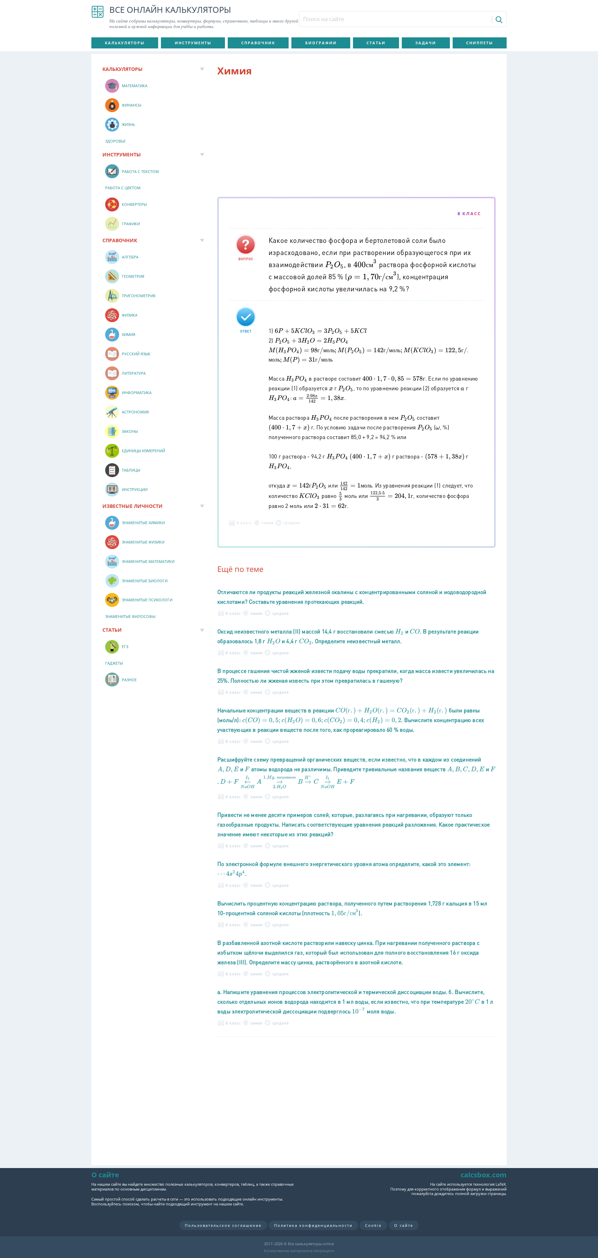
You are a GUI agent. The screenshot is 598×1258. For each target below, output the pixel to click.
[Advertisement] (356, 138)
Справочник (258, 42)
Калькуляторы (125, 42)
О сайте (403, 1225)
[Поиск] (498, 19)
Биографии (321, 42)
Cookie (373, 1225)
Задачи (425, 42)
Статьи (376, 42)
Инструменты (193, 42)
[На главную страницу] (97, 17)
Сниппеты (479, 42)
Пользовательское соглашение (223, 1225)
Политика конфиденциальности (313, 1225)
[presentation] (334, 264)
